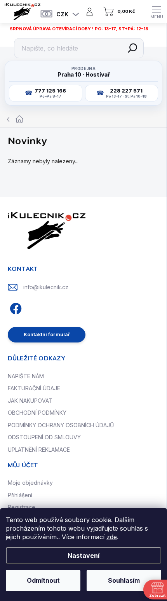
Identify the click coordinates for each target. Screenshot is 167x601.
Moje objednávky (30, 482)
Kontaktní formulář (47, 334)
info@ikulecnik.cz (45, 287)
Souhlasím (124, 580)
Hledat (132, 48)
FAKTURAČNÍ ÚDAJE (34, 388)
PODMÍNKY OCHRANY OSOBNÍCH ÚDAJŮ (61, 425)
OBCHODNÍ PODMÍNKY (37, 412)
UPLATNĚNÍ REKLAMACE (39, 449)
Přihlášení (20, 495)
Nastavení (83, 555)
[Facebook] (14, 307)
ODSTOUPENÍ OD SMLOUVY (44, 437)
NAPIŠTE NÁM (26, 376)
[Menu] (156, 11)
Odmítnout (43, 580)
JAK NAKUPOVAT (30, 400)
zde (111, 537)
